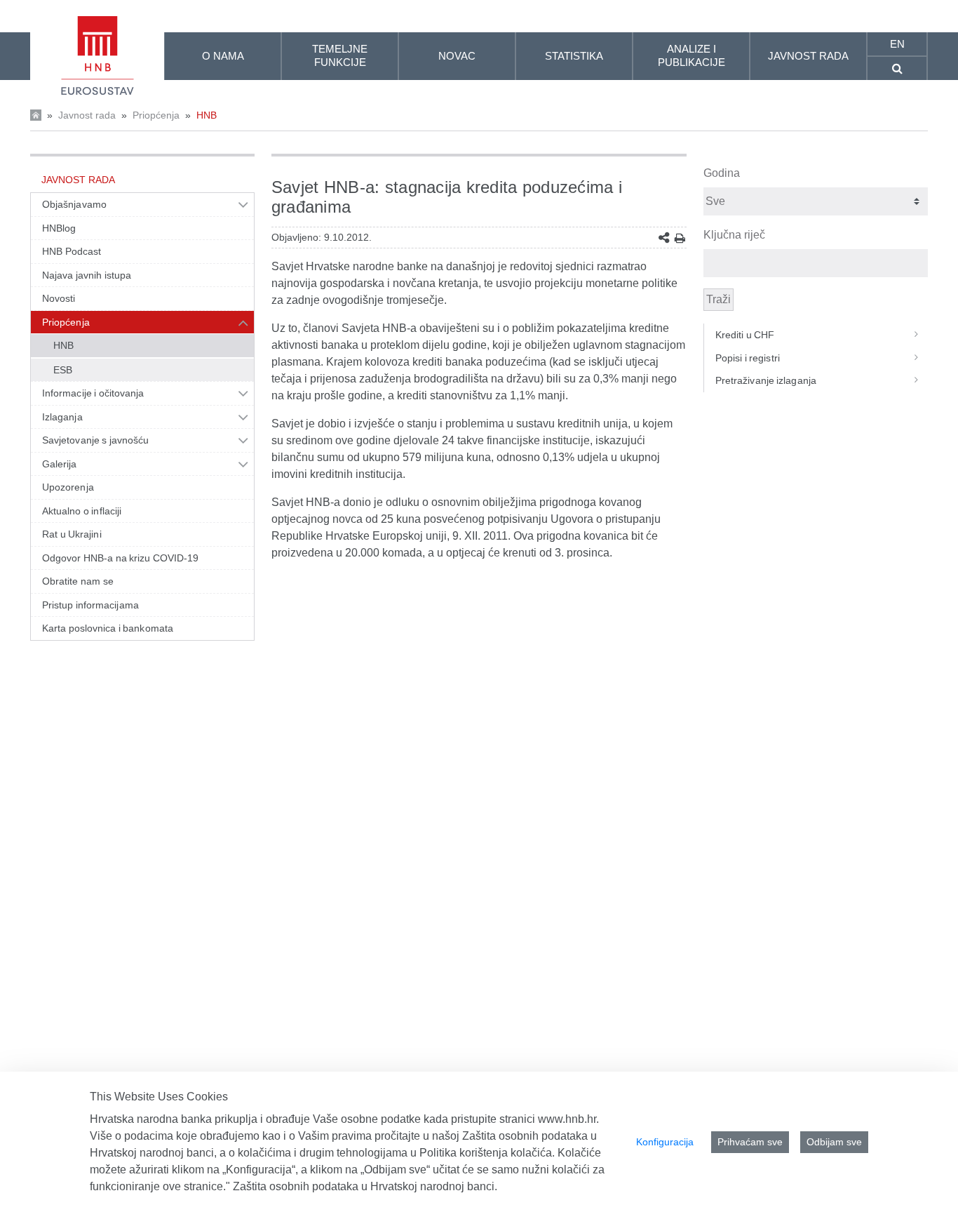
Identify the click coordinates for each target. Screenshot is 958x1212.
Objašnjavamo (74, 204)
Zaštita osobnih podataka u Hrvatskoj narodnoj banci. (365, 1186)
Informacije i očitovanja (93, 393)
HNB (206, 115)
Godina (721, 173)
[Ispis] (680, 238)
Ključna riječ (734, 235)
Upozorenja (68, 487)
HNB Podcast (71, 251)
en (897, 44)
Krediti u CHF (745, 334)
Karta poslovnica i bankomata (107, 628)
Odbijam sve (834, 1141)
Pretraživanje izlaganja (765, 380)
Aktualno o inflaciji (81, 511)
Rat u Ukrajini (72, 534)
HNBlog (59, 228)
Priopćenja (156, 115)
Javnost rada (87, 115)
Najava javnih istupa (86, 275)
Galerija (59, 464)
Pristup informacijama (90, 605)
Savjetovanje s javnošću (95, 440)
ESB (62, 369)
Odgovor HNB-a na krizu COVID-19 (120, 558)
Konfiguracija (665, 1141)
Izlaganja (62, 416)
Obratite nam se (78, 581)
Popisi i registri (747, 358)
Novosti (59, 298)
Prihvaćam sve (750, 1141)
